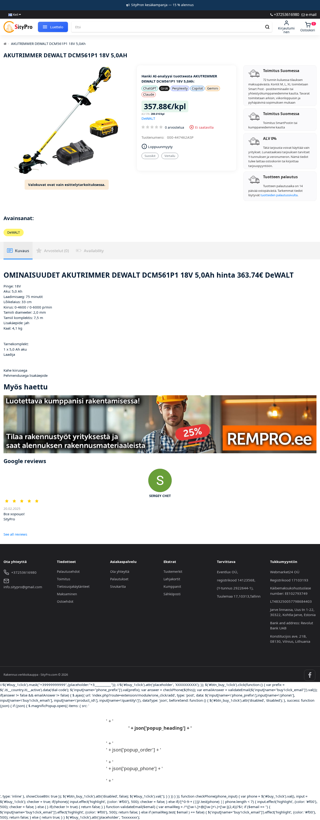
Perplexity (180, 88)
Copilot (197, 88)
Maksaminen (67, 594)
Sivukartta (118, 586)
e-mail (310, 14)
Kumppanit (172, 586)
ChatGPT (149, 88)
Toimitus (63, 579)
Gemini (212, 88)
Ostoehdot (65, 601)
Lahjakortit (172, 579)
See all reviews (15, 534)
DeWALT (148, 118)
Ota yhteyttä (119, 571)
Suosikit (150, 156)
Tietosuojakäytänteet (73, 586)
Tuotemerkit (173, 571)
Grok (164, 88)
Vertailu (169, 156)
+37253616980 (286, 14)
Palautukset (119, 579)
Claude (148, 94)
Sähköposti (172, 594)
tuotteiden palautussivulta (279, 195)
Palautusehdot (68, 571)
